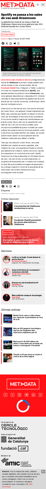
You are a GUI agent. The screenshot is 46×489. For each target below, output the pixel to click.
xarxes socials (20, 193)
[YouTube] (26, 395)
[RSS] (40, 395)
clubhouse (4, 193)
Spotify (11, 193)
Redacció (4, 39)
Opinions (6, 251)
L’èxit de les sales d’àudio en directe (16, 80)
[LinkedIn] (33, 395)
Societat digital (8, 34)
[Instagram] (19, 395)
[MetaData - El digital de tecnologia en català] (18, 4)
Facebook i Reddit (8, 88)
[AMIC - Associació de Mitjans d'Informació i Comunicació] (23, 462)
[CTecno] (23, 427)
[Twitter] (5, 395)
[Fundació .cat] (23, 448)
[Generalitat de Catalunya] (23, 439)
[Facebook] (12, 395)
